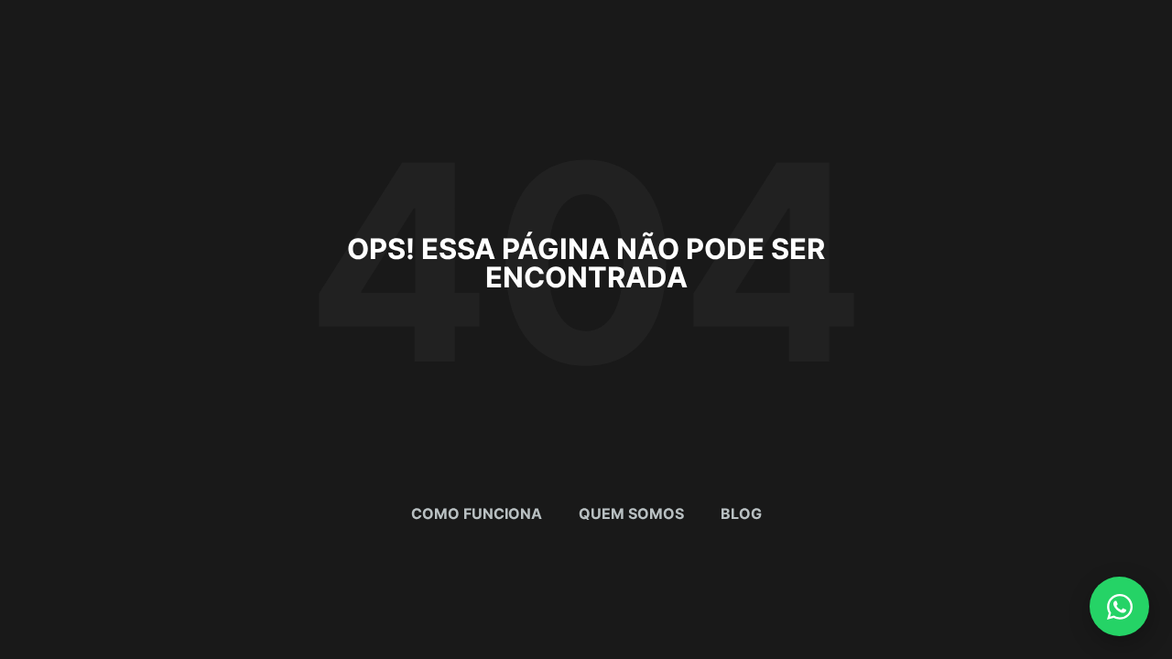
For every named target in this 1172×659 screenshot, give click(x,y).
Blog (741, 513)
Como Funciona (476, 513)
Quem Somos (631, 513)
